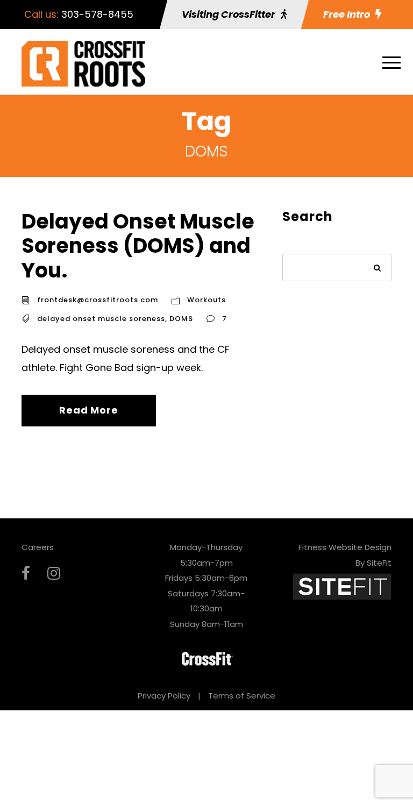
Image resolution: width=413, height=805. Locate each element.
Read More (88, 410)
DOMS (181, 319)
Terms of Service (241, 695)
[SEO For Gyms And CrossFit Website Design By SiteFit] (342, 586)
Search (378, 268)
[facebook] (26, 573)
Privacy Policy (164, 695)
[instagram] (53, 573)
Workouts (206, 300)
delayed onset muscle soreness (101, 319)
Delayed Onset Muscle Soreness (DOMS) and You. (138, 245)
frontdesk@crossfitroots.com (97, 300)
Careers (38, 547)
